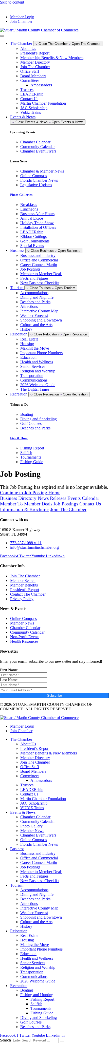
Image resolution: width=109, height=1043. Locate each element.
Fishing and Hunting (36, 995)
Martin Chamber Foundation (43, 103)
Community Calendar (37, 821)
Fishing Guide (41, 1013)
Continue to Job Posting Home (30, 492)
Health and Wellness (36, 362)
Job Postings (30, 269)
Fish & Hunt (19, 438)
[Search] (62, 1041)
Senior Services (32, 366)
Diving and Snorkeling (38, 1017)
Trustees (26, 89)
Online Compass (33, 840)
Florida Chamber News (39, 844)
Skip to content (12, 2)
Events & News (22, 812)
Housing (27, 344)
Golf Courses (31, 1022)
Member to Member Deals (41, 274)
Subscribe (54, 695)
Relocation (18, 931)
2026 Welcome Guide (37, 385)
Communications (33, 380)
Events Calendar (83, 498)
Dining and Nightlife (36, 297)
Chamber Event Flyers (38, 835)
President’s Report (34, 53)
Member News (32, 830)
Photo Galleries (21, 195)
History (26, 329)
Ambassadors (41, 85)
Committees (29, 80)
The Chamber (21, 739)
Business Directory (18, 498)
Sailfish (36, 1004)
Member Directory (35, 62)
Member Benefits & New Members (48, 753)
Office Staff (29, 71)
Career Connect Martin (38, 264)
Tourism (16, 885)
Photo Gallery (31, 826)
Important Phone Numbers (41, 353)
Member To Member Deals (26, 503)
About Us (28, 48)
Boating (26, 990)
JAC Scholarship (33, 108)
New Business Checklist (39, 283)
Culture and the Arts (36, 325)
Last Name (8, 680)
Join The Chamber (35, 67)
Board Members (33, 76)
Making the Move (34, 348)
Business (17, 849)
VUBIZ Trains (32, 808)
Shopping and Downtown (41, 320)
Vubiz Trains (30, 112)
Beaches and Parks (35, 302)
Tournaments (40, 1008)
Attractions (29, 306)
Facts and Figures (34, 278)
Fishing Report (42, 999)
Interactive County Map (39, 311)
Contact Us (29, 99)
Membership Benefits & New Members (51, 57)
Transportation (31, 375)
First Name (9, 670)
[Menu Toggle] (2, 36)
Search (5, 1040)
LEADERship (31, 94)
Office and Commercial (39, 260)
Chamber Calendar (35, 817)
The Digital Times (34, 389)
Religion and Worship (37, 371)
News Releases (52, 498)
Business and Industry (38, 255)
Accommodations (34, 293)
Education (28, 357)
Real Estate (29, 339)
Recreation (18, 985)
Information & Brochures (24, 509)
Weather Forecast (34, 315)
